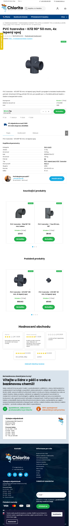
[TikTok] (26, 475)
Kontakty (38, 477)
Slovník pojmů (40, 466)
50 (45, 159)
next (64, 223)
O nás (38, 473)
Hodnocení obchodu (42, 464)
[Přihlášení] (57, 8)
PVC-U (46, 164)
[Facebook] (9, 475)
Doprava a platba (41, 462)
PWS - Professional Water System (20, 39)
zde (15, 517)
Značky (38, 471)
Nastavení (12, 522)
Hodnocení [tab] (22, 133)
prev (4, 223)
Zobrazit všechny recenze (34, 364)
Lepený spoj (52, 161)
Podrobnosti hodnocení (33, 36)
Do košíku (59, 111)
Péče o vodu (39, 468)
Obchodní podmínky (42, 458)
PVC (45, 161)
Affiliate (38, 475)
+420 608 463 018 (45, 1)
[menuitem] (6, 17)
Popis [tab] (8, 133)
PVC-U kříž (47, 147)
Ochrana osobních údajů (43, 460)
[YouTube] (20, 475)
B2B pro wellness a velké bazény (45, 455)
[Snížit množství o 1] (43, 111)
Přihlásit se (43, 506)
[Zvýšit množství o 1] (48, 111)
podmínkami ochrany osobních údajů (50, 500)
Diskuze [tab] (35, 133)
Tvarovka (63, 161)
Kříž (57, 161)
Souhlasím (57, 514)
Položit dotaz (57, 179)
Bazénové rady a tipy (9, 1)
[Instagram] (15, 475)
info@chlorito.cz (60, 1)
